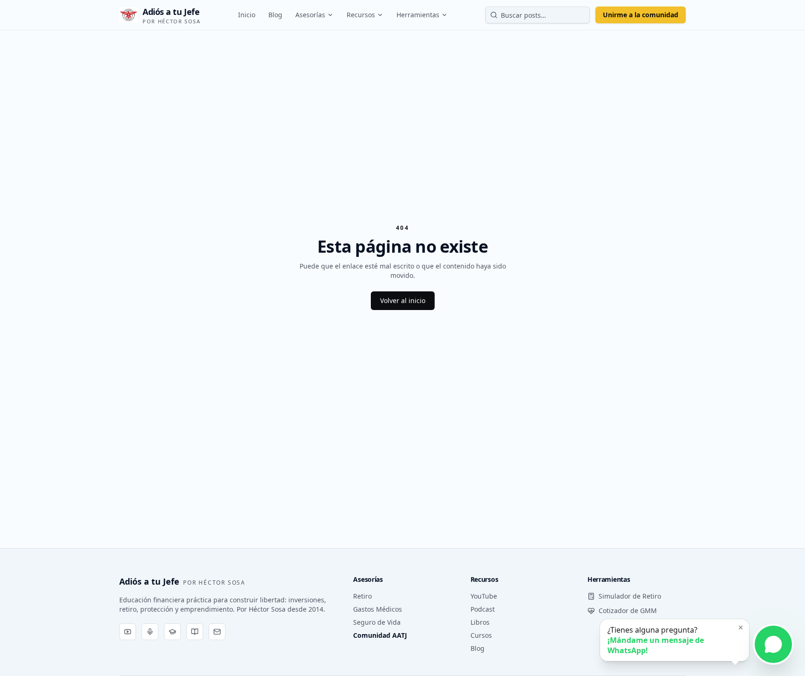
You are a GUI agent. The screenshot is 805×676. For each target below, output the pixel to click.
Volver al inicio (402, 300)
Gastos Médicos (377, 609)
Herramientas (417, 14)
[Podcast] (150, 631)
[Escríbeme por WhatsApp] (773, 644)
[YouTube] (127, 631)
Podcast (483, 609)
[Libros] (194, 631)
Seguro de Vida (377, 622)
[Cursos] (172, 631)
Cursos (481, 635)
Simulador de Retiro (630, 596)
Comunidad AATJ (380, 635)
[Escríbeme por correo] (217, 631)
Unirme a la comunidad (640, 14)
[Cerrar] (740, 627)
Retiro (362, 596)
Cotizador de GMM (628, 610)
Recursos (361, 14)
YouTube (484, 596)
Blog (275, 14)
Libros (480, 622)
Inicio (246, 14)
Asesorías (310, 14)
